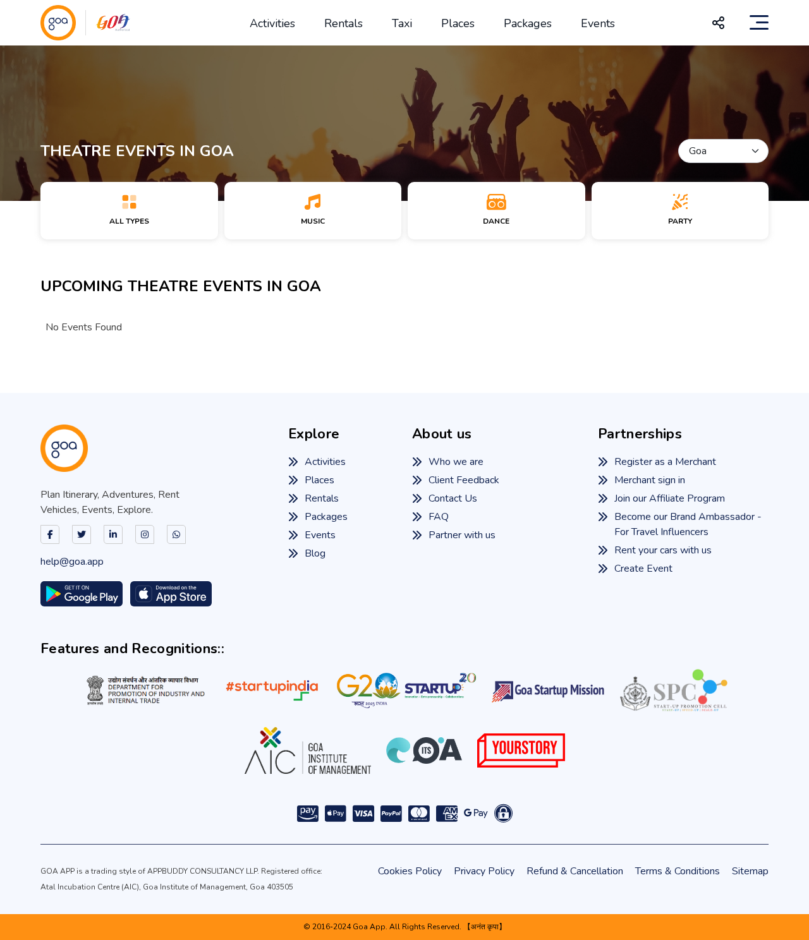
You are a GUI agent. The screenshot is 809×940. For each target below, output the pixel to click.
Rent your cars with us (663, 550)
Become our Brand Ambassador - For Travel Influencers (688, 524)
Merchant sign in (649, 480)
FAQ (439, 517)
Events (598, 23)
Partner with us (462, 535)
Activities (272, 23)
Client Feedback (464, 480)
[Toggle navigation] (759, 22)
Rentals (343, 23)
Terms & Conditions (677, 871)
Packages (528, 23)
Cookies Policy (410, 871)
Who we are (456, 462)
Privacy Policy (484, 871)
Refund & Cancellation (574, 871)
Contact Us (453, 498)
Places (458, 23)
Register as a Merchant (665, 462)
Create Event (643, 568)
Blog (315, 553)
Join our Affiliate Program (669, 498)
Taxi (402, 23)
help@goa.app (72, 562)
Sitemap (750, 871)
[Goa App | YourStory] (521, 750)
